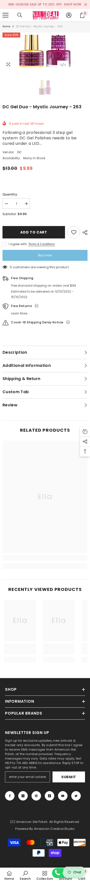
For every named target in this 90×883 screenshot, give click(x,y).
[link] (45, 558)
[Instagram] (23, 796)
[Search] (20, 15)
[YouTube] (63, 796)
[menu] (5, 15)
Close (86, 4)
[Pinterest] (36, 796)
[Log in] (69, 15)
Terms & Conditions (41, 244)
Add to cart (33, 232)
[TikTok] (49, 796)
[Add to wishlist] (74, 232)
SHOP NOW (73, 4)
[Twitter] (76, 796)
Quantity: (10, 194)
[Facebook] (9, 796)
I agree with (18, 244)
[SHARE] (84, 232)
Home (6, 26)
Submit (68, 776)
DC (19, 152)
